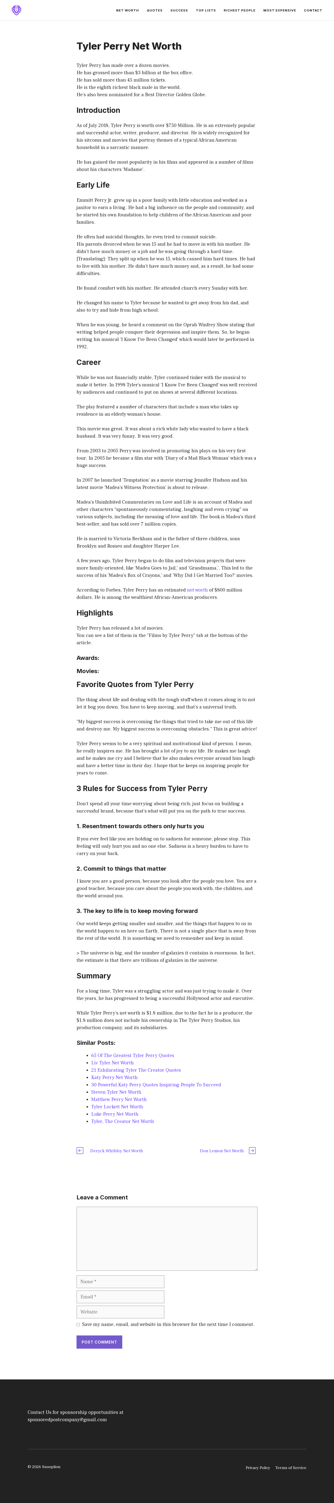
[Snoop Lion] (16, 10)
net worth (197, 590)
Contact (313, 10)
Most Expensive (279, 10)
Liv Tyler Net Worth (112, 1063)
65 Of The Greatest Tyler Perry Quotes (132, 1055)
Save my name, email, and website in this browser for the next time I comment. (168, 1324)
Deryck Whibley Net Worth (116, 1151)
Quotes (155, 10)
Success (179, 10)
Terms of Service (290, 1468)
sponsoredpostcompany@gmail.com (67, 1420)
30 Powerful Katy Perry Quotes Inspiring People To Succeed (156, 1085)
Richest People (240, 10)
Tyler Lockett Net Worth (117, 1107)
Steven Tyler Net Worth (116, 1092)
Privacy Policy (258, 1468)
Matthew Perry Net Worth (119, 1099)
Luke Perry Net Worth (114, 1114)
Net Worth (127, 10)
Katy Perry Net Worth (114, 1077)
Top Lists (206, 10)
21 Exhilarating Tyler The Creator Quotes (136, 1070)
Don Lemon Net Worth (222, 1151)
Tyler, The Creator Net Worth (122, 1121)
